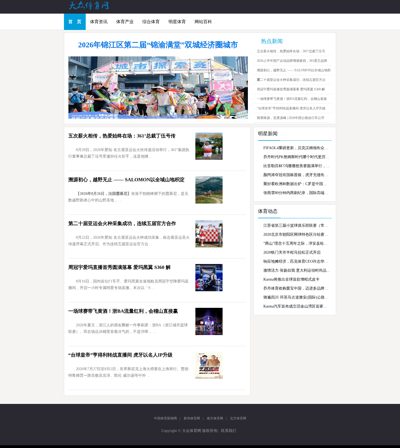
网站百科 (203, 21)
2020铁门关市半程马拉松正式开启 (292, 252)
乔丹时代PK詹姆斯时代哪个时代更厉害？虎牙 (296, 157)
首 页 (74, 21)
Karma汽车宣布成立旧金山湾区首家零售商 (296, 306)
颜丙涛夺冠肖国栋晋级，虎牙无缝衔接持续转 (296, 175)
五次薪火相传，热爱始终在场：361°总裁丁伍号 (291, 51)
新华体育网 (192, 418)
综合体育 (151, 21)
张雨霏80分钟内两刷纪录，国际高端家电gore (296, 193)
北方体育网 (238, 418)
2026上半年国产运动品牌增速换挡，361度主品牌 (292, 61)
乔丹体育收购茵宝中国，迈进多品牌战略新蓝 (296, 288)
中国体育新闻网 (165, 418)
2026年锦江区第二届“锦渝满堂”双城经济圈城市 (158, 45)
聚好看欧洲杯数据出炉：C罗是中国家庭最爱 (296, 184)
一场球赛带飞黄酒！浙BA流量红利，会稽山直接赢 (123, 311)
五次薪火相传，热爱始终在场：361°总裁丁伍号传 (122, 136)
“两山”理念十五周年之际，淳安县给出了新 (296, 243)
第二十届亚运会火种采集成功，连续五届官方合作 (122, 223)
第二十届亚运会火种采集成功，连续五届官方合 (291, 80)
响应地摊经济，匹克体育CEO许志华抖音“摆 (296, 261)
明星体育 (177, 21)
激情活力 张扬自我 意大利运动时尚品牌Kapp (296, 270)
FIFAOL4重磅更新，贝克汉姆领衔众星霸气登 (296, 148)
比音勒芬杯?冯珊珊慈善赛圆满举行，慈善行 (296, 166)
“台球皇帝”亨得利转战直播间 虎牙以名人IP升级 (291, 108)
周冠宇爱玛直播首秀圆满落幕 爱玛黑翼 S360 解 (291, 89)
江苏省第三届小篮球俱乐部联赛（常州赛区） (296, 225)
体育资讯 (98, 21)
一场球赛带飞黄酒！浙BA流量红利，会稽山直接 (292, 99)
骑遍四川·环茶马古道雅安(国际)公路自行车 (296, 297)
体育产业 (125, 21)
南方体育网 (215, 418)
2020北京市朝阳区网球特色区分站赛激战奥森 (296, 234)
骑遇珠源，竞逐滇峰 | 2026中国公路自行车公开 (290, 118)
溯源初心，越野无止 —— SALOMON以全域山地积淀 (126, 179)
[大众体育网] (94, 9)
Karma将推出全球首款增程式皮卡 (291, 279)
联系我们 (228, 431)
